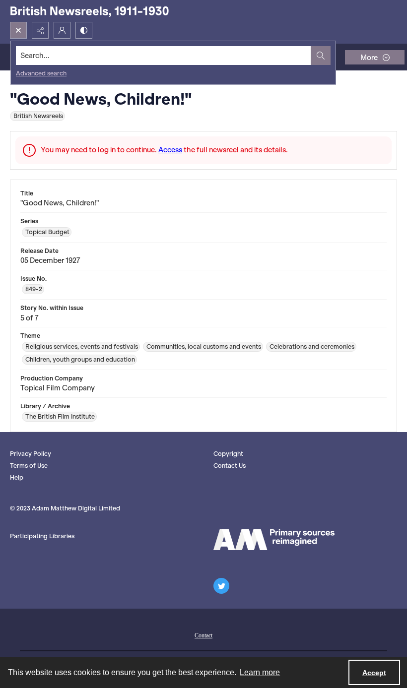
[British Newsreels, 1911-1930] (89, 11)
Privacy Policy (30, 453)
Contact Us (229, 465)
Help (16, 477)
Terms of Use (29, 465)
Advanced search (41, 73)
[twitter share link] (221, 586)
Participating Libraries (42, 536)
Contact (203, 635)
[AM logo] (274, 539)
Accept (374, 673)
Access (170, 149)
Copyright (228, 453)
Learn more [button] (260, 672)
